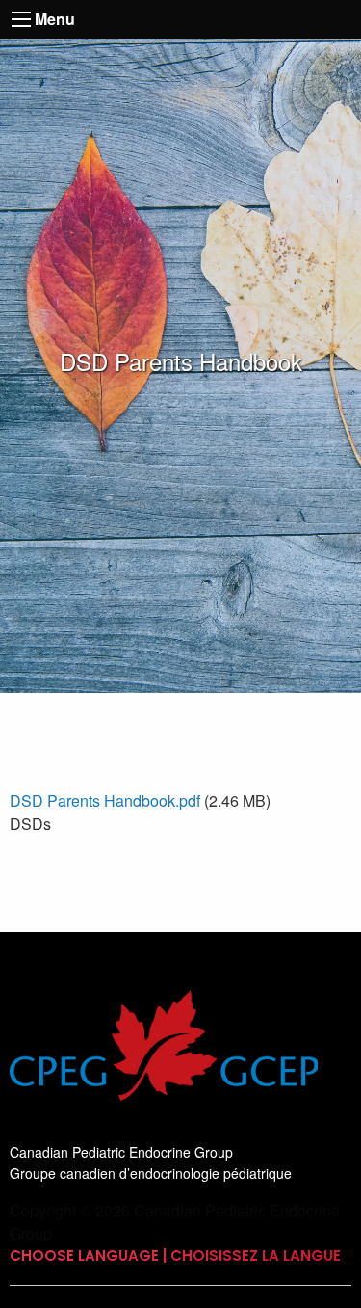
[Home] (164, 1063)
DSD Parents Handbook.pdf (105, 800)
